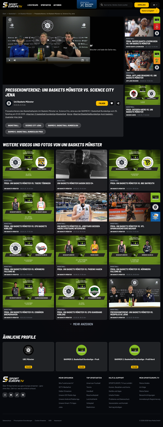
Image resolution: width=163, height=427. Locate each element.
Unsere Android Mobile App (69, 399)
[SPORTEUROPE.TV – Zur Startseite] (12, 4)
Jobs (61, 407)
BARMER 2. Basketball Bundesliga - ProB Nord (135, 359)
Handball (89, 391)
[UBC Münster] (28, 350)
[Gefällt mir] (111, 103)
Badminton (90, 407)
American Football (93, 383)
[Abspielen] (48, 40)
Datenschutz (7, 420)
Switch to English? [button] (148, 10)
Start (4, 14)
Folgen (102, 103)
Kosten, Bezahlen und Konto (119, 387)
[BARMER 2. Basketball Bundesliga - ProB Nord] (134, 350)
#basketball (61, 114)
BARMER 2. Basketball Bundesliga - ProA (81, 359)
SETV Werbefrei (65, 387)
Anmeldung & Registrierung (149, 399)
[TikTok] (17, 395)
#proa (69, 114)
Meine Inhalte (144, 383)
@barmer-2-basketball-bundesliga (41, 114)
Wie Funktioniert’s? (66, 383)
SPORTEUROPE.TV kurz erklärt (120, 383)
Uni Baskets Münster (25, 14)
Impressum (58, 420)
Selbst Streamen (65, 391)
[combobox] (117, 5)
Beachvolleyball (92, 395)
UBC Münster (28, 359)
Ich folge (142, 387)
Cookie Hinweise (40, 420)
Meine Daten (144, 391)
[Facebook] (23, 395)
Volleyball (90, 403)
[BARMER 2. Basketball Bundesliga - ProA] (81, 350)
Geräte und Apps (115, 391)
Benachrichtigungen (147, 395)
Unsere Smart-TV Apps (67, 403)
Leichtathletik (91, 399)
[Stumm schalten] (15, 60)
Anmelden (141, 5)
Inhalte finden (114, 395)
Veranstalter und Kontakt (118, 403)
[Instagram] (5, 395)
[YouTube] (11, 395)
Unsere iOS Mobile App (67, 395)
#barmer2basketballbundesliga (86, 114)
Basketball (12, 14)
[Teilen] (118, 103)
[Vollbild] (87, 60)
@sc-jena (18, 117)
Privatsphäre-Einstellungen (23, 420)
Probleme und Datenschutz (119, 399)
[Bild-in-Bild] (82, 60)
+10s (59, 40)
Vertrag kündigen (115, 407)
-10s (37, 40)
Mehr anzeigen (83, 324)
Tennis (89, 387)
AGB (50, 420)
